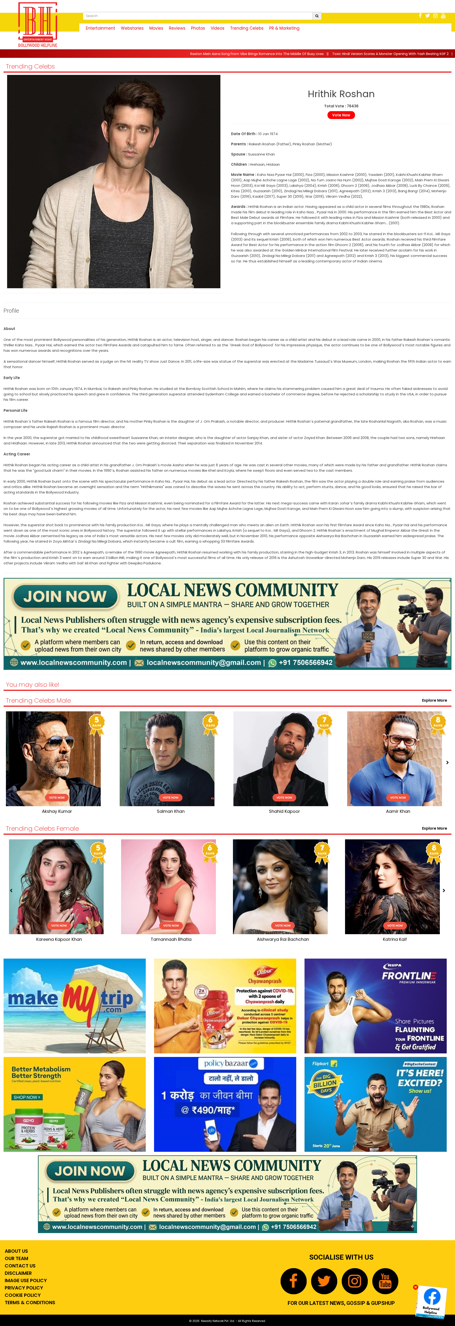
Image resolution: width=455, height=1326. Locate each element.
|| (150, 53)
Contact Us (20, 1265)
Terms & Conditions (29, 1302)
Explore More (435, 700)
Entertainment (100, 28)
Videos (217, 28)
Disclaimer (18, 1273)
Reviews (177, 28)
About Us (16, 1251)
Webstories (132, 28)
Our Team (16, 1258)
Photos (198, 28)
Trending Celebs (247, 28)
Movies (156, 28)
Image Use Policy (25, 1280)
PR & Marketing (284, 28)
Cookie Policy (22, 1295)
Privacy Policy (23, 1288)
